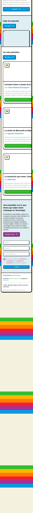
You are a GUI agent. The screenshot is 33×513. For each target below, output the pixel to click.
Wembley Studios (15, 275)
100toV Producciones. (15, 278)
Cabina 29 (5, 280)
